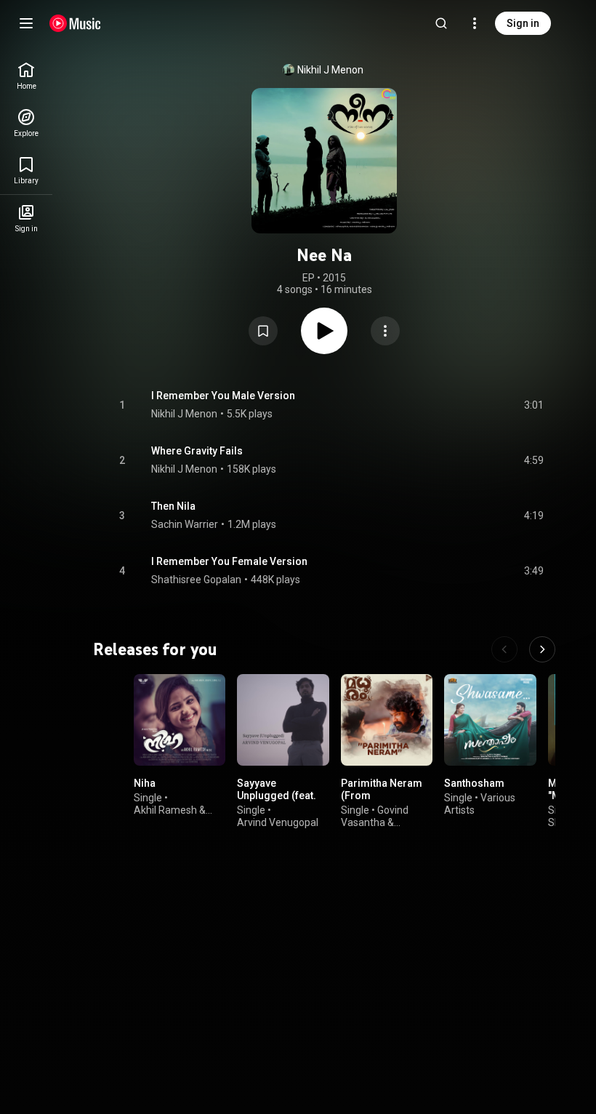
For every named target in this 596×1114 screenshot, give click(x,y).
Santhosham (474, 784)
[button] (263, 330)
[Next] (542, 649)
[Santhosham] (490, 720)
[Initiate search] (441, 23)
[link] (26, 76)
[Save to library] (263, 331)
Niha (145, 784)
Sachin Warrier (184, 524)
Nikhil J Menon (330, 70)
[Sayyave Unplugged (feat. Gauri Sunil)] (283, 720)
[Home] (75, 23)
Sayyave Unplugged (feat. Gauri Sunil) (276, 796)
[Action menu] (385, 330)
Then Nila (173, 506)
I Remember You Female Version (229, 561)
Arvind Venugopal (277, 822)
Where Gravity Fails (197, 451)
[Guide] (26, 23)
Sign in (523, 23)
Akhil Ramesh (165, 810)
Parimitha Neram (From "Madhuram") (381, 796)
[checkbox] (533, 405)
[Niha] (179, 720)
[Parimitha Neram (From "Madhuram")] (386, 720)
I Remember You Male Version (223, 395)
